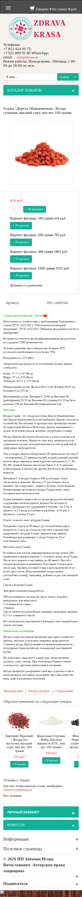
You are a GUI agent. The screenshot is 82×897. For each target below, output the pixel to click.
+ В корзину (34, 209)
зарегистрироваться (17, 789)
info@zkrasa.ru (27, 57)
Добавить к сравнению (26, 285)
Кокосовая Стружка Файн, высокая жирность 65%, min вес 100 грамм (51, 741)
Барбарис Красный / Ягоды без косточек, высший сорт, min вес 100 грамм (19, 743)
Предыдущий (13, 691)
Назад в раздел (39, 691)
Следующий (64, 691)
